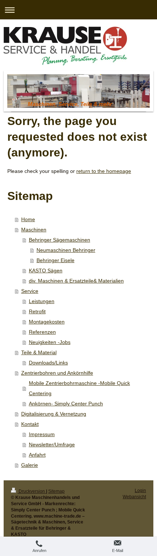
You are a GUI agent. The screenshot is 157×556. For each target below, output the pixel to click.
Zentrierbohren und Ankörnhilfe (57, 373)
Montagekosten (47, 322)
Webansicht (134, 496)
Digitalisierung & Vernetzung (53, 414)
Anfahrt (37, 455)
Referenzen (42, 332)
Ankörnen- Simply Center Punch (66, 403)
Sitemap (56, 491)
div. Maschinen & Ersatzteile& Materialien (76, 281)
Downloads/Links (48, 363)
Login (140, 490)
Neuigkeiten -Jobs (49, 342)
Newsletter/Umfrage (52, 444)
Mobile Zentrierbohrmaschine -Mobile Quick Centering (79, 388)
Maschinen (33, 229)
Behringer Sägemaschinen (59, 240)
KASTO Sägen (45, 270)
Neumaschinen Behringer (66, 250)
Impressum (42, 434)
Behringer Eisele (55, 260)
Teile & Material (39, 352)
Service (29, 291)
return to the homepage (103, 171)
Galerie (29, 465)
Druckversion (32, 491)
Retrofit (37, 311)
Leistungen (41, 301)
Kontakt (30, 424)
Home (28, 219)
